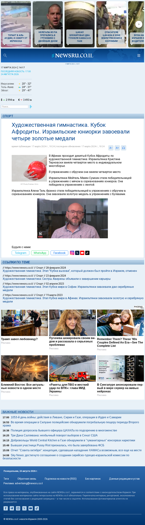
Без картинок (93, 478)
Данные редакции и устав (124, 478)
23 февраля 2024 (56, 275)
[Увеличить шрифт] (117, 148)
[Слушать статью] (127, 148)
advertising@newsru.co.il (29, 483)
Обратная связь (27, 478)
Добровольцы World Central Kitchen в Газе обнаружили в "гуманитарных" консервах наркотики (73, 440)
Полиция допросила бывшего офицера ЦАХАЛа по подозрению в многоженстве (64, 430)
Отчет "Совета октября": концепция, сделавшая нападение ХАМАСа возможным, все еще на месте (76, 450)
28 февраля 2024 (56, 267)
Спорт (8, 116)
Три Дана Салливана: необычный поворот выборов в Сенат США (54, 435)
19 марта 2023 (54, 295)
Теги (6, 478)
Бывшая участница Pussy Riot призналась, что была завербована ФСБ (57, 445)
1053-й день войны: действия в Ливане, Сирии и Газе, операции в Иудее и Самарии (66, 417)
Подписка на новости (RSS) (61, 478)
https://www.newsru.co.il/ (19, 267)
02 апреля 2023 (55, 283)
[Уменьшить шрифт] (111, 148)
